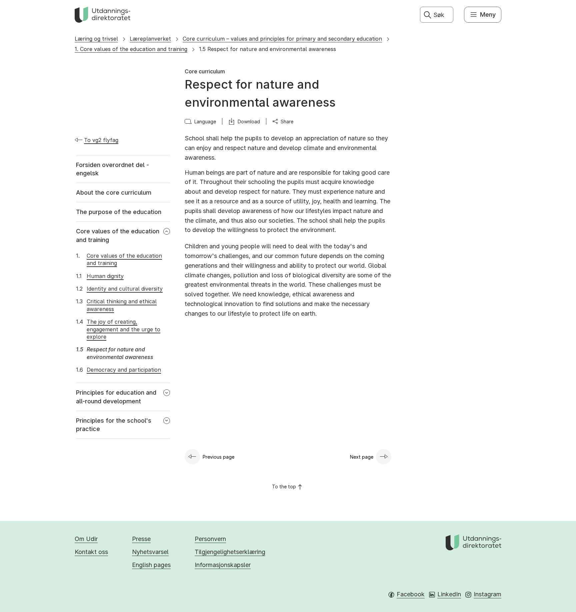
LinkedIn (449, 594)
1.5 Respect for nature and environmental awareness (267, 49)
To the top (284, 486)
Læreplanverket (150, 38)
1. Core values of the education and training (131, 49)
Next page (361, 457)
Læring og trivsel (96, 38)
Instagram (487, 594)
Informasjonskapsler (223, 564)
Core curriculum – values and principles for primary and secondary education (282, 38)
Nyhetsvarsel (150, 551)
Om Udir (86, 538)
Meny (488, 14)
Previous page (218, 457)
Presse (141, 538)
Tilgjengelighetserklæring (230, 551)
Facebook (411, 594)
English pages (151, 564)
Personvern (210, 538)
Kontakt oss (91, 551)
